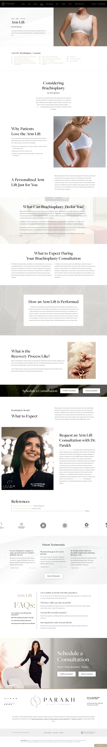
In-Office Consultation (69, 391)
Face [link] (29, 4)
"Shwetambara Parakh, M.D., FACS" (23, 506)
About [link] (23, 4)
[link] (101, 4)
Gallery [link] (63, 4)
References (73, 57)
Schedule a (73, 659)
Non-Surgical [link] (49, 4)
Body (17, 18)
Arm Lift (22, 18)
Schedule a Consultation (48, 61)
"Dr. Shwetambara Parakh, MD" (21, 508)
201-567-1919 (77, 742)
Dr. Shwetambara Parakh (66, 450)
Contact (94, 4)
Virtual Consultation (91, 391)
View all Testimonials (53, 576)
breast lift (46, 719)
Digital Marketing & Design (90, 733)
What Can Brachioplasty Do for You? (23, 61)
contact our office (78, 479)
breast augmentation (37, 719)
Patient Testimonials (75, 59)
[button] (5, 698)
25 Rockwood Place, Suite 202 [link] (95, 704)
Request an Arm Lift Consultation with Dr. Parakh (53, 63)
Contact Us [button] (100, 745)
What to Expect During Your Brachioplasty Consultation (25, 63)
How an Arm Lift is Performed (50, 57)
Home (13, 18)
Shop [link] (70, 4)
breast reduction (54, 719)
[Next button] (101, 557)
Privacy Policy (56, 732)
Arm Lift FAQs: (74, 61)
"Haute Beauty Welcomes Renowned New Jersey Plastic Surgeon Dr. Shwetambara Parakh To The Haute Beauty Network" (48, 511)
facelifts (74, 719)
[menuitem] (23, 4)
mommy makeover (64, 719)
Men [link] (57, 4)
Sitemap (61, 732)
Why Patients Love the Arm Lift (22, 59)
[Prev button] (5, 557)
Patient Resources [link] (79, 4)
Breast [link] (35, 4)
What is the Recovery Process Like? (51, 59)
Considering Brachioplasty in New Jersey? (25, 57)
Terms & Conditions (48, 732)
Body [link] (41, 4)
